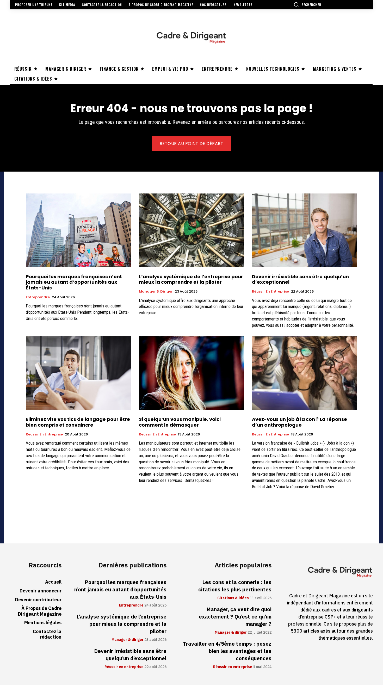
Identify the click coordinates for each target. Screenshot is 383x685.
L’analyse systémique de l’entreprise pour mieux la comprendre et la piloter (191, 279)
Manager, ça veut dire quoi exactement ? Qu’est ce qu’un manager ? (235, 616)
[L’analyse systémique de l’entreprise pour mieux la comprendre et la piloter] (191, 230)
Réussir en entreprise (270, 291)
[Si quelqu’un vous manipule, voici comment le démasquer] (191, 373)
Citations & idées (233, 598)
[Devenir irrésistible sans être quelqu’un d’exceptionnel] (304, 230)
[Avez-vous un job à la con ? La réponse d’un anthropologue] (304, 373)
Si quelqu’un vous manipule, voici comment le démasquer (180, 422)
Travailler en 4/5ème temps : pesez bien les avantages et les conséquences (227, 651)
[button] (307, 4)
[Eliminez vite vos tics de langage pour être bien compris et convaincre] (78, 373)
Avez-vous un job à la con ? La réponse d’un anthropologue (299, 422)
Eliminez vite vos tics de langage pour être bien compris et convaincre (78, 422)
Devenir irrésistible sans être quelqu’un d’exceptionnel (300, 279)
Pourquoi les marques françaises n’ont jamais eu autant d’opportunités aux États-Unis (74, 282)
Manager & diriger (156, 291)
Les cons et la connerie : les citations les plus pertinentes (234, 585)
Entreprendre (38, 297)
